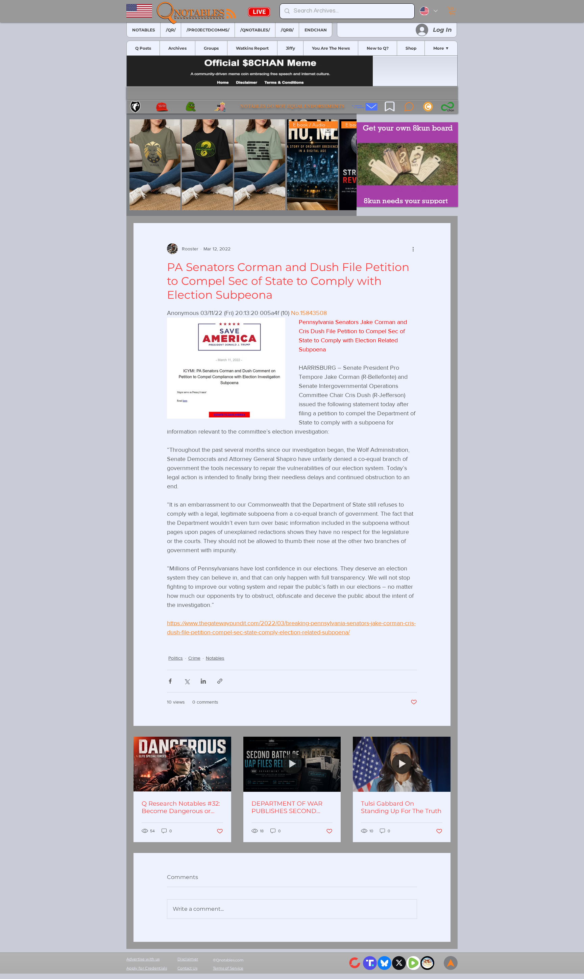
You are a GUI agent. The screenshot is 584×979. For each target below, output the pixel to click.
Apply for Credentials (146, 968)
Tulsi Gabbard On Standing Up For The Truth (401, 807)
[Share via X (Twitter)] (187, 681)
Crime (194, 658)
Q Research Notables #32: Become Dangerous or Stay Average (181, 807)
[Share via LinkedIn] (203, 681)
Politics (175, 658)
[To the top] (451, 963)
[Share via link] (220, 681)
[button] (452, 11)
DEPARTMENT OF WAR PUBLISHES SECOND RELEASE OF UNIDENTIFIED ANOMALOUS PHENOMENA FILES (286, 807)
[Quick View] (154, 164)
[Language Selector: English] (428, 11)
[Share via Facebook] (170, 681)
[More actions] (413, 249)
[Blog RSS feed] (231, 14)
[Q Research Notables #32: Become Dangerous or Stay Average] (182, 764)
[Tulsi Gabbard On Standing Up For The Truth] (402, 764)
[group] (241, 165)
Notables (215, 658)
